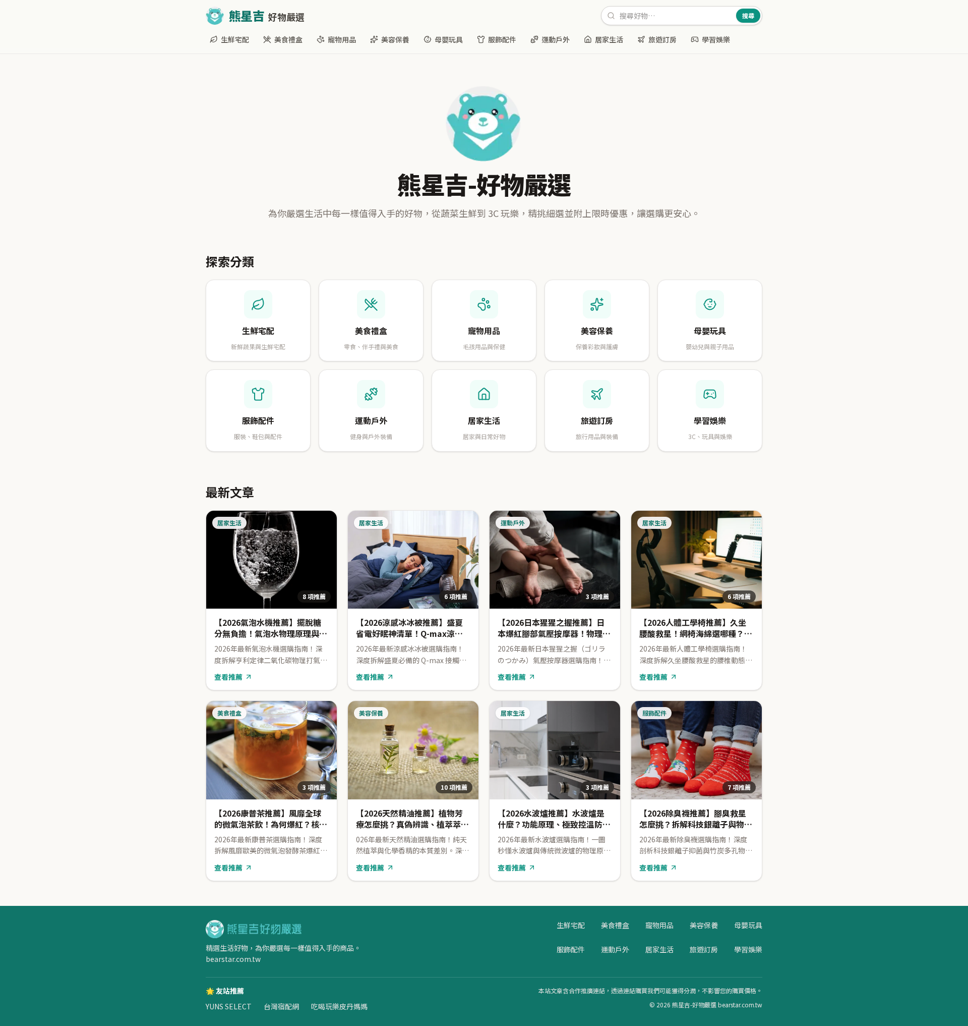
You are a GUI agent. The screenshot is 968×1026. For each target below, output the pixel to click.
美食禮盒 (288, 39)
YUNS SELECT (229, 1006)
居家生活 (609, 39)
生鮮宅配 (235, 39)
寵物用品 (342, 39)
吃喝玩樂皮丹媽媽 (339, 1006)
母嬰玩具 (449, 39)
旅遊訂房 (662, 39)
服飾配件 (502, 39)
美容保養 (395, 39)
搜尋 (748, 15)
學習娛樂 (716, 39)
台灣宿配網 (281, 1006)
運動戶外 (555, 39)
